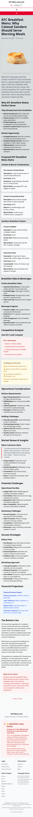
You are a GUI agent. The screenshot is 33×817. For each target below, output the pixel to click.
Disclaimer (4, 764)
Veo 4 (3, 779)
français (18, 5)
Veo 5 (3, 789)
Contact (20, 766)
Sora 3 (3, 796)
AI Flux (3, 776)
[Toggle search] (11, 5)
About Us (20, 764)
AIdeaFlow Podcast (6, 784)
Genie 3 (3, 781)
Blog (19, 769)
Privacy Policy (5, 766)
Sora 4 (3, 794)
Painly (3, 786)
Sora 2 (3, 791)
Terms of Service (6, 769)
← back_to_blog (16, 699)
